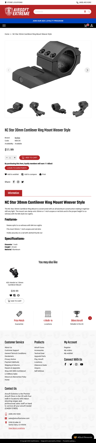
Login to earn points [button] (16, 168)
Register (67, 347)
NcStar (17, 138)
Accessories (39, 350)
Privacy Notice (10, 359)
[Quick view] (18, 296)
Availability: (9, 144)
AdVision (58, 441)
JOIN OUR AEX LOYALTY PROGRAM (48, 21)
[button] (87, 70)
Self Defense (39, 371)
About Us (8, 347)
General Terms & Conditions (15, 353)
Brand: (7, 138)
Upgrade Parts (40, 356)
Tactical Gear (39, 353)
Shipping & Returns (12, 365)
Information (13, 193)
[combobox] (60, 12)
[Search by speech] (85, 12)
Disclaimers (9, 356)
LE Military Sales (11, 374)
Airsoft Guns (39, 347)
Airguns (37, 368)
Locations (38, 362)
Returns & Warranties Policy (15, 377)
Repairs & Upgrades (12, 368)
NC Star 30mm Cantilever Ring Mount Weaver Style (32, 34)
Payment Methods (12, 362)
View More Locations (16, 428)
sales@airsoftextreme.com (18, 418)
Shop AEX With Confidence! (15, 371)
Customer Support (12, 350)
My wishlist (68, 353)
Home (7, 34)
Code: (7, 141)
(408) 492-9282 (14, 414)
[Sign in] (92, 25)
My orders (68, 350)
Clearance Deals (40, 365)
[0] (84, 25)
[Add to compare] (14, 296)
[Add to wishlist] (11, 296)
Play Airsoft (38, 359)
